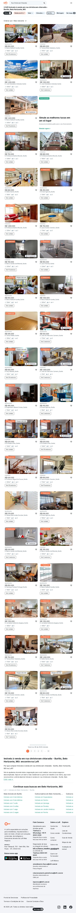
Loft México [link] (54, 861)
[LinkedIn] (64, 907)
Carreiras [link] (53, 849)
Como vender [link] (55, 833)
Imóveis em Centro (41, 800)
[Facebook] (70, 907)
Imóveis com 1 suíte (11, 803)
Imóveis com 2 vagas (11, 812)
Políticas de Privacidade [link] (29, 898)
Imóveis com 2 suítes (11, 806)
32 (48, 751)
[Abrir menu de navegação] (71, 3)
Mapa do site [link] (66, 842)
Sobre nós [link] (54, 845)
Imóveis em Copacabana (43, 797)
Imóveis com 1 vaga (11, 809)
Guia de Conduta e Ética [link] (35, 901)
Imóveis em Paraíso (42, 806)
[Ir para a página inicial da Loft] (6, 3)
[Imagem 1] (56, 40)
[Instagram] (58, 907)
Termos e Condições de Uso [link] (14, 901)
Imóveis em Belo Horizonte (18, 790)
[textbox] (28, 3)
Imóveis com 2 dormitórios (13, 797)
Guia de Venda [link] (67, 838)
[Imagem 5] (26, 184)
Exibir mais (7, 779)
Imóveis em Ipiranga (42, 803)
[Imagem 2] (22, 76)
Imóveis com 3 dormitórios (13, 800)
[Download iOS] (25, 858)
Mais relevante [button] (19, 21)
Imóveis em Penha (41, 812)
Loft (5, 790)
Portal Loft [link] (66, 826)
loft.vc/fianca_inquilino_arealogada (46, 848)
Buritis (32, 790)
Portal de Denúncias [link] (11, 898)
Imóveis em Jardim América (44, 809)
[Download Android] (11, 858)
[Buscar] (44, 2)
